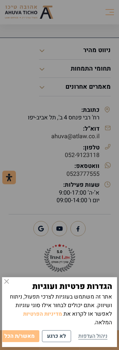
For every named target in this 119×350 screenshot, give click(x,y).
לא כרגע (56, 336)
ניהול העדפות (92, 336)
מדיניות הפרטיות (42, 314)
